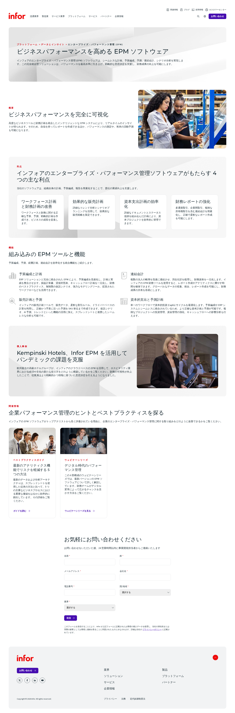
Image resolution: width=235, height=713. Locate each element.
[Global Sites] (205, 16)
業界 (66, 601)
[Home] (17, 16)
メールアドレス (71, 571)
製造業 (45, 16)
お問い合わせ (217, 16)
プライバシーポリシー (152, 629)
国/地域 (123, 586)
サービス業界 (58, 16)
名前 (66, 555)
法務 (123, 698)
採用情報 (199, 9)
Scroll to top (215, 657)
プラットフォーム (76, 16)
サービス (93, 16)
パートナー (106, 16)
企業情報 (119, 16)
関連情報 (174, 9)
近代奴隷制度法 (137, 698)
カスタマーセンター (217, 9)
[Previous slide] (216, 524)
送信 (69, 618)
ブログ (187, 9)
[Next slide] (223, 524)
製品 (165, 670)
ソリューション (113, 676)
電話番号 (68, 586)
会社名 (123, 571)
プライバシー (110, 698)
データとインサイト (53, 44)
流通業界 (34, 16)
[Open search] (198, 16)
